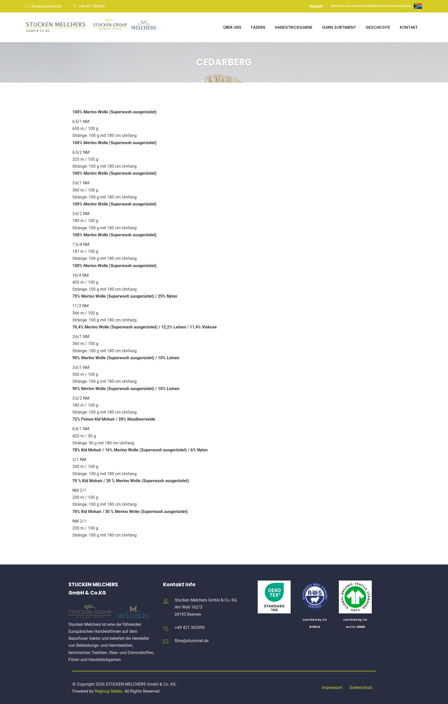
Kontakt (409, 27)
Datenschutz (361, 687)
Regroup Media (108, 691)
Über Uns (232, 27)
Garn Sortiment (339, 27)
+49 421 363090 (91, 6)
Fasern (258, 27)
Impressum (332, 687)
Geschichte (378, 27)
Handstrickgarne (293, 27)
